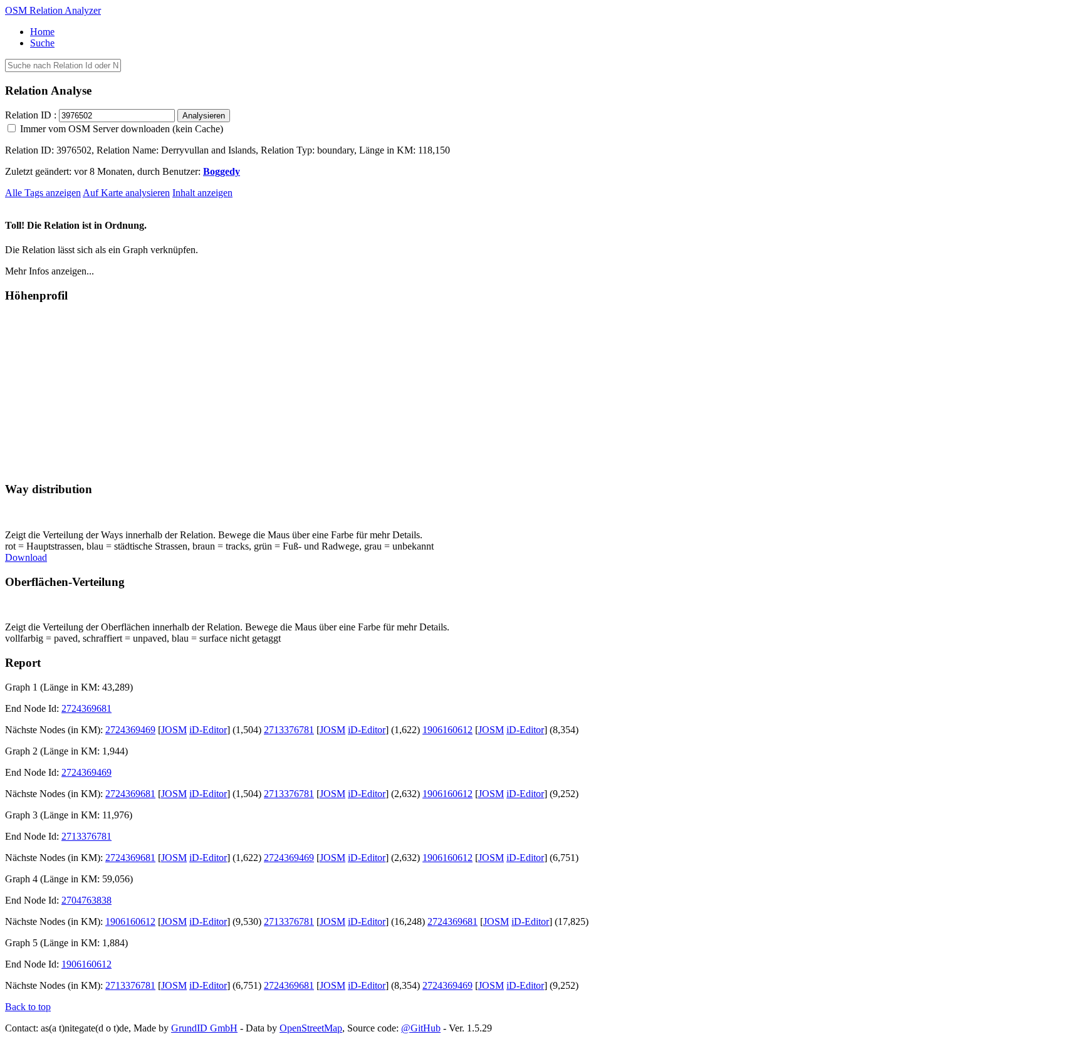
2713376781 (289, 729)
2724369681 (86, 708)
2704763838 (86, 900)
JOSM (174, 729)
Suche (42, 43)
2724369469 (130, 729)
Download (26, 557)
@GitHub (421, 1028)
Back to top (28, 1006)
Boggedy (221, 171)
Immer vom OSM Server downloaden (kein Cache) (120, 128)
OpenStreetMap (311, 1028)
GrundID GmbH (204, 1028)
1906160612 (447, 729)
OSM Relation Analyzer (53, 10)
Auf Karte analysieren (126, 192)
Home (42, 31)
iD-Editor (208, 729)
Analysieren (203, 115)
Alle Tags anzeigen (43, 192)
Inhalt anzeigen (202, 192)
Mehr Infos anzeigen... (49, 271)
